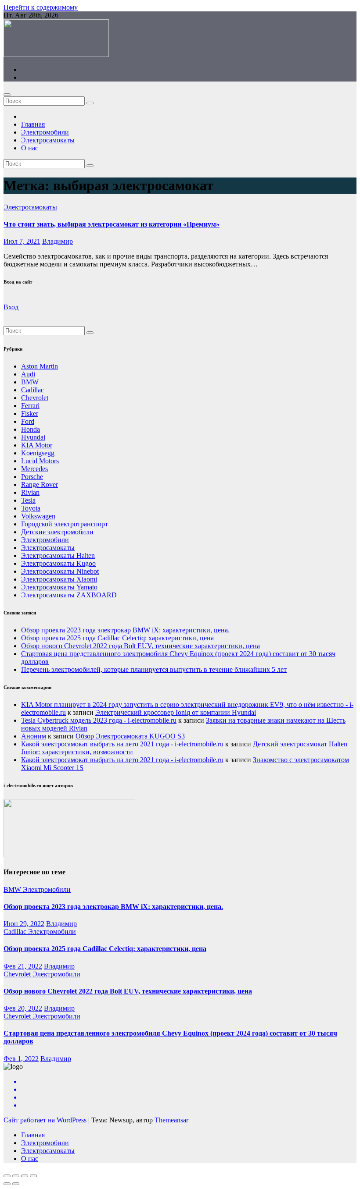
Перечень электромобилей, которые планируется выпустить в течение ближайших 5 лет (154, 669)
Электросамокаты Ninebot (60, 571)
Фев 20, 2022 (23, 1008)
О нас (29, 148)
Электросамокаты (48, 140)
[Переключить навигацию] (7, 94)
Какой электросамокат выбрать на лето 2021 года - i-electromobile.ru (122, 744)
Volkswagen (38, 516)
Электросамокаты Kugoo (58, 563)
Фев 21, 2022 (23, 966)
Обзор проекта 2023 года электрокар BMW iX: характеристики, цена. (125, 630)
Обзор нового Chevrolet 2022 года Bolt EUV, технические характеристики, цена (140, 646)
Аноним (33, 736)
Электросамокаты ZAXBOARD (69, 595)
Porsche (32, 476)
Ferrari (30, 405)
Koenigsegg (37, 453)
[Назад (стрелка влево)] (7, 1183)
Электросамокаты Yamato (59, 587)
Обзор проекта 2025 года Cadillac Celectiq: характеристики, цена (117, 638)
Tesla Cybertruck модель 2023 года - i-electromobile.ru (98, 720)
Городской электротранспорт (64, 524)
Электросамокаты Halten (58, 555)
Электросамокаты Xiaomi (59, 579)
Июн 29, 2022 (24, 923)
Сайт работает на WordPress (46, 1120)
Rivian (30, 492)
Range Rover (39, 484)
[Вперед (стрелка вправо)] (15, 1183)
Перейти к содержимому (41, 7)
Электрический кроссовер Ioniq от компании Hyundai (175, 712)
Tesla (28, 500)
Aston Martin (39, 366)
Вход (11, 307)
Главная (33, 124)
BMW (30, 382)
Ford (27, 421)
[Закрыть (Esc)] (7, 1176)
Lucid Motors (40, 461)
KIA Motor (36, 445)
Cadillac (32, 390)
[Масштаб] (33, 1176)
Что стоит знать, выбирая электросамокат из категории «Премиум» (112, 224)
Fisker (29, 413)
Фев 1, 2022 (21, 1058)
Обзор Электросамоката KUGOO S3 (130, 736)
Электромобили (45, 132)
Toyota (30, 508)
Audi (28, 374)
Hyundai (33, 437)
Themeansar (171, 1120)
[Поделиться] (15, 1176)
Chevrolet (34, 397)
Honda (30, 429)
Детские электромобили (57, 532)
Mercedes (34, 468)
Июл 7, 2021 (22, 241)
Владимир (57, 241)
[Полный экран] (24, 1176)
